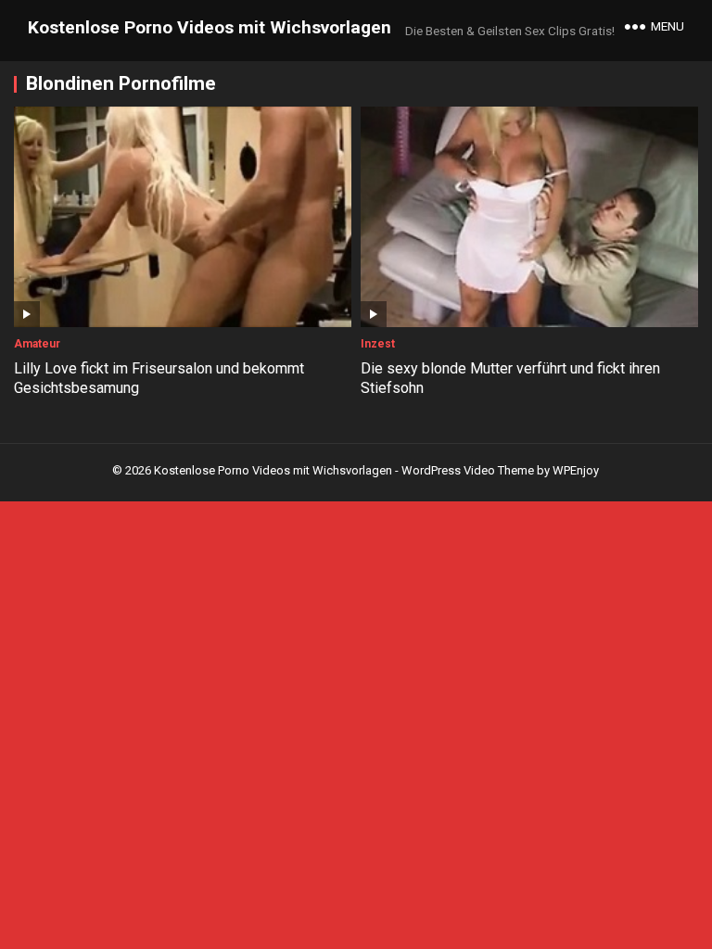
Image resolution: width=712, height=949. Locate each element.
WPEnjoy (576, 470)
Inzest (378, 343)
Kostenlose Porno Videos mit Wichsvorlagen (209, 27)
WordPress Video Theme (467, 470)
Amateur (37, 343)
